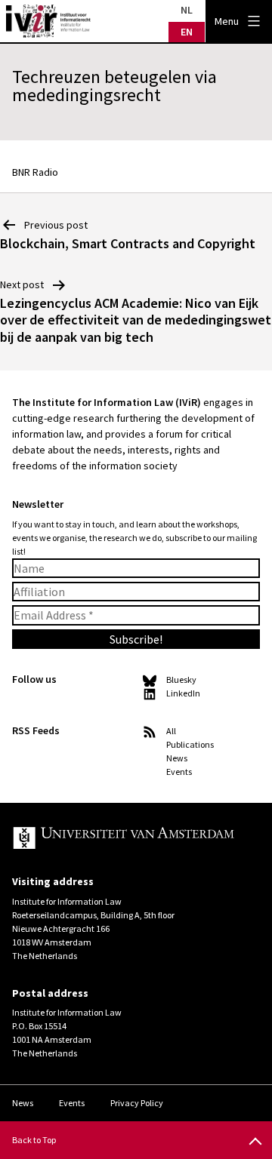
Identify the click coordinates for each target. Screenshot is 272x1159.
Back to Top (34, 1139)
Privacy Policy (136, 1102)
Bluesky (181, 679)
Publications (190, 744)
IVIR (48, 21)
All (171, 730)
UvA (124, 839)
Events (179, 771)
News (176, 758)
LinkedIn (183, 693)
